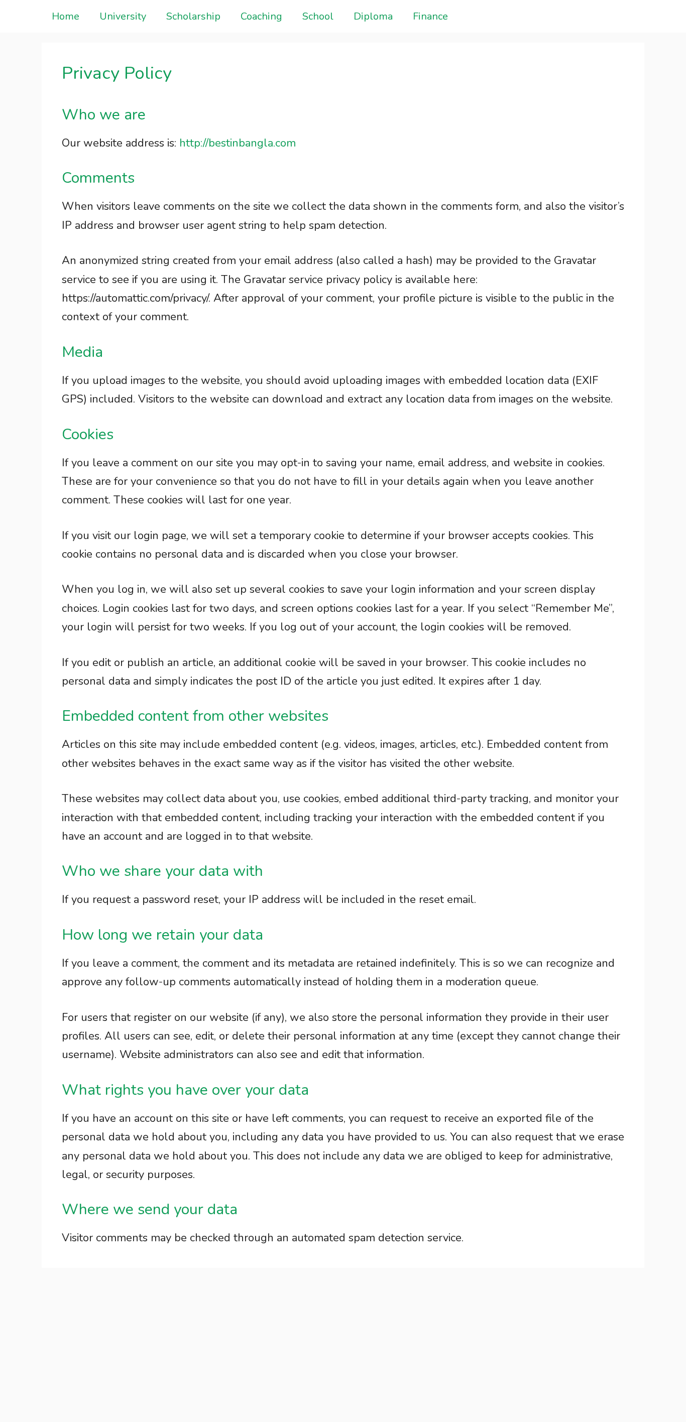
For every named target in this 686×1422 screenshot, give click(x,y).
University (122, 16)
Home (65, 16)
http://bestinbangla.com (237, 143)
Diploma (373, 16)
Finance (430, 16)
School (317, 16)
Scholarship (193, 16)
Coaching (261, 16)
